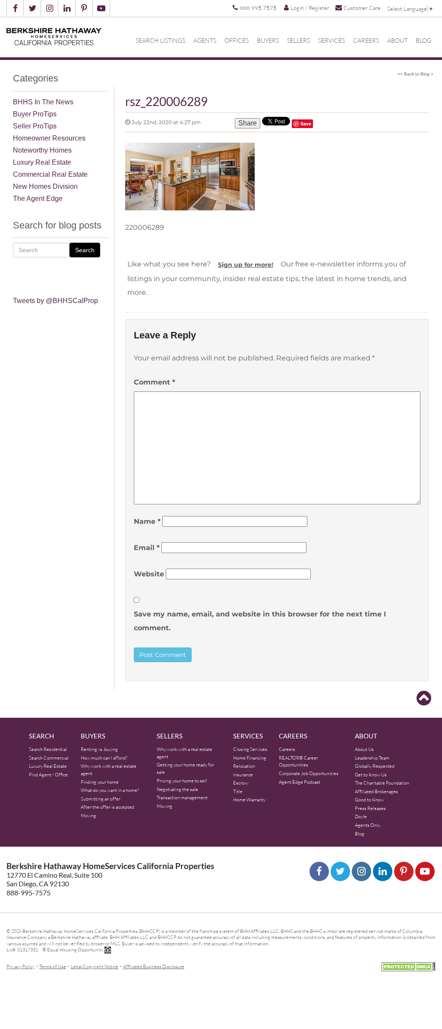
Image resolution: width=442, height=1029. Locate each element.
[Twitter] (340, 871)
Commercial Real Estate (50, 174)
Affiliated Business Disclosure (153, 966)
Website (149, 574)
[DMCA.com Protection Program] (409, 966)
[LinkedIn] (382, 871)
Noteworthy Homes (42, 150)
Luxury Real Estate (42, 162)
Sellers (298, 40)
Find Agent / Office (48, 774)
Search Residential (48, 749)
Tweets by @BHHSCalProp (55, 300)
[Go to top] (424, 698)
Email (147, 548)
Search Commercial (49, 757)
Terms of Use (52, 966)
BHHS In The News (43, 102)
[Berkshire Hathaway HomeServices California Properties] (53, 36)
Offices (236, 40)
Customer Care (362, 7)
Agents (204, 40)
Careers (366, 40)
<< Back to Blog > (415, 74)
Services (331, 40)
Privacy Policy (20, 966)
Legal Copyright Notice (94, 966)
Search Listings (160, 40)
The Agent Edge (38, 198)
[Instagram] (361, 871)
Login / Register (309, 7)
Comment (154, 382)
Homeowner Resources (49, 138)
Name (147, 521)
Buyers (268, 40)
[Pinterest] (404, 871)
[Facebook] (319, 871)
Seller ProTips (35, 126)
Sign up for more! (245, 265)
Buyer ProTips (35, 114)
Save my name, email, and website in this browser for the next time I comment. (260, 621)
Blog (423, 40)
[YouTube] (425, 871)
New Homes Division (45, 186)
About (397, 40)
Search (85, 250)
